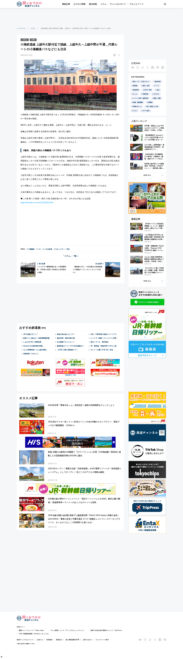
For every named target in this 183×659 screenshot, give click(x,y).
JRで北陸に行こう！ (30, 334)
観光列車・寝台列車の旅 (66, 338)
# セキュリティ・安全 (62, 249)
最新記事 (66, 4)
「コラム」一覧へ (70, 256)
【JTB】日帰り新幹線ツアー (67, 350)
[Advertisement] (91, 17)
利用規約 (49, 640)
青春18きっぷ (137, 106)
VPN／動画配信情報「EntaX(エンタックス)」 (34, 634)
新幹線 (135, 85)
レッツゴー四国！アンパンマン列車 (103, 338)
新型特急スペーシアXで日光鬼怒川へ (70, 346)
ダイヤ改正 (146, 110)
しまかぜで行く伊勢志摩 (32, 342)
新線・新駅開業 (138, 102)
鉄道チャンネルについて (25, 640)
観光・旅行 (146, 85)
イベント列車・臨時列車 (140, 98)
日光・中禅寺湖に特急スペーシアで (103, 334)
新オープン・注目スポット (141, 81)
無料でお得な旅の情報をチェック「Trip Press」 (107, 630)
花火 (158, 90)
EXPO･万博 (147, 90)
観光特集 (93, 4)
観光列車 (158, 81)
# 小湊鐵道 (30, 249)
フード (157, 85)
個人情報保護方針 (72, 640)
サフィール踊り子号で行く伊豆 (102, 350)
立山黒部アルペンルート (66, 342)
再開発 (150, 102)
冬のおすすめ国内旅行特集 (33, 346)
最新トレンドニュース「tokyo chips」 (32, 630)
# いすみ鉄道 (47, 249)
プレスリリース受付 (102, 640)
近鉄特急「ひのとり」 (31, 354)
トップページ (21, 28)
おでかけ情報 (80, 4)
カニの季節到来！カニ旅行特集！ (35, 350)
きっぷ (135, 94)
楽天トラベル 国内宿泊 (99, 342)
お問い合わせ (87, 640)
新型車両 (136, 90)
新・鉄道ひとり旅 (152, 106)
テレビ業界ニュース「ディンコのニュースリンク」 (68, 630)
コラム (103, 4)
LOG (33, 40)
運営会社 (59, 640)
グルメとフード (137, 4)
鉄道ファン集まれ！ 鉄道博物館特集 (36, 338)
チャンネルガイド (118, 4)
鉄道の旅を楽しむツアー (66, 334)
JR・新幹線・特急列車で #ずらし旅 (104, 346)
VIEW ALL (147, 175)
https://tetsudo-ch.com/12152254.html (37, 202)
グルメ (135, 110)
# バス (38, 249)
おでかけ (156, 94)
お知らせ (40, 640)
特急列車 (145, 94)
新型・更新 (157, 98)
